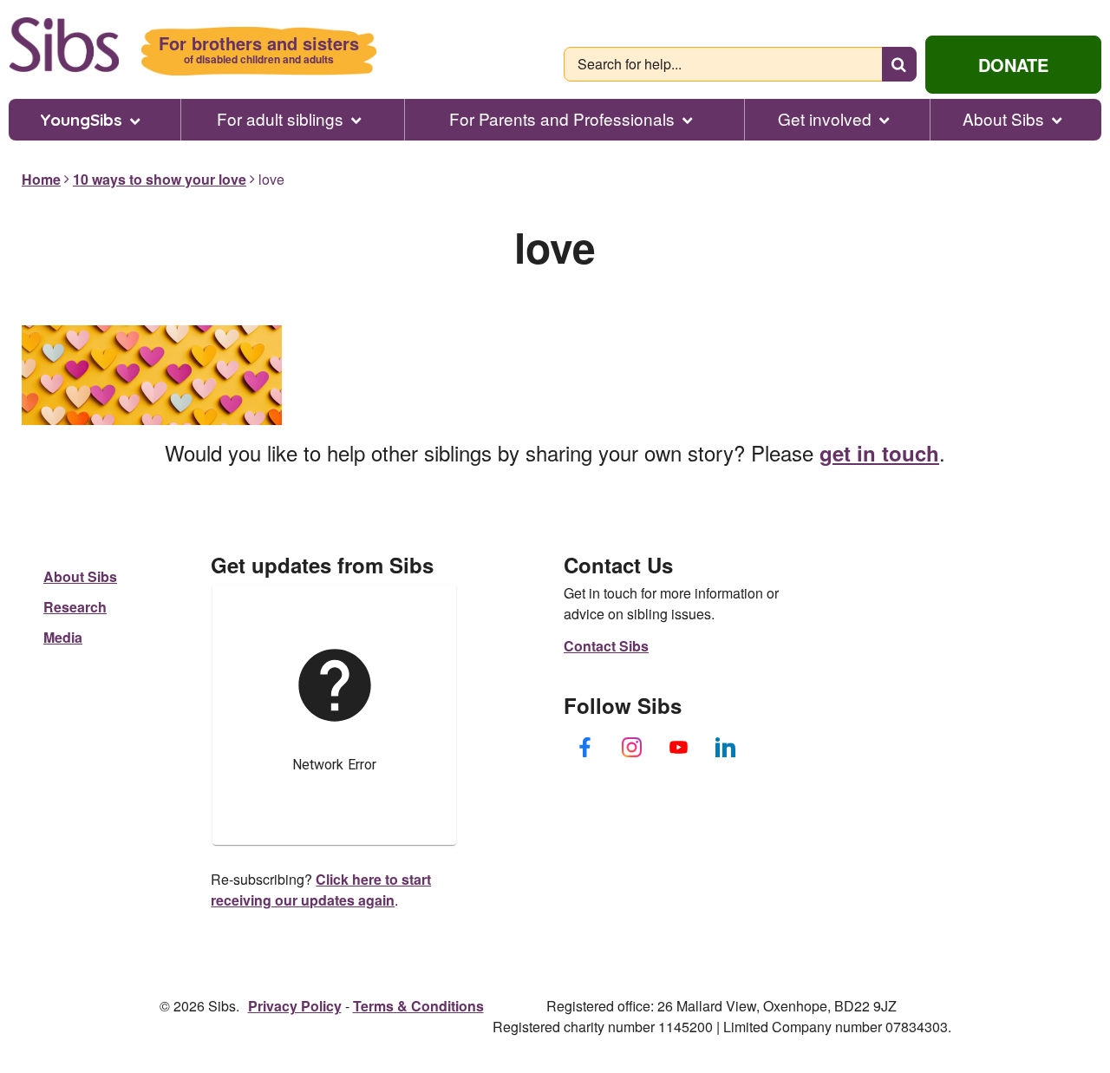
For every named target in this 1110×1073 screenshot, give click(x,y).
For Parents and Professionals (562, 119)
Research (75, 607)
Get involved (825, 119)
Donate (1013, 64)
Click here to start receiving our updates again (321, 889)
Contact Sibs (606, 646)
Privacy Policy (295, 1006)
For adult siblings (280, 119)
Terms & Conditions (418, 1006)
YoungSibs (81, 119)
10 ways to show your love (159, 179)
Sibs (64, 44)
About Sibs (1003, 119)
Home (41, 179)
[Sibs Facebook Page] (585, 747)
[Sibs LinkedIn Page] (726, 747)
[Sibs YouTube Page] (679, 747)
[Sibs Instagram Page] (632, 747)
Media (62, 637)
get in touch (879, 453)
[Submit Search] (899, 64)
